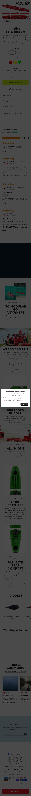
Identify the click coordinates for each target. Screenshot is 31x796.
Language (18, 397)
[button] (9, 400)
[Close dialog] (29, 390)
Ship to (5, 397)
